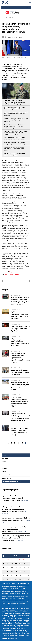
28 (28, 575)
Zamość (12, 274)
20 (24, 571)
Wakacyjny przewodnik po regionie (11, 481)
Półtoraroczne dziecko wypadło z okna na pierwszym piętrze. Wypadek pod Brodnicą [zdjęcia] (16, 538)
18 (16, 571)
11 (16, 567)
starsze (6, 281)
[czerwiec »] (28, 556)
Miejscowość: (5, 272)
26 (20, 575)
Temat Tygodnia (6, 478)
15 (3, 571)
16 (7, 571)
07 (28, 563)
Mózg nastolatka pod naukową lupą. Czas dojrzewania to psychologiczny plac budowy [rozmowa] (20, 357)
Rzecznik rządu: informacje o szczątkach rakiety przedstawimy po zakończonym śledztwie (16, 27)
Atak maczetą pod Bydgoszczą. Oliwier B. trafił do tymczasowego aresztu (16, 520)
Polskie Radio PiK (6, 18)
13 (24, 567)
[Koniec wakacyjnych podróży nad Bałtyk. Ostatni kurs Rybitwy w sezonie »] (5, 327)
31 (12, 579)
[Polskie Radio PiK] (5, 3)
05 (20, 563)
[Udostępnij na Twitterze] (6, 37)
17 (12, 571)
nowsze (26, 281)
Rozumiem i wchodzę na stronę (9, 638)
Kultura (4, 461)
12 (20, 567)
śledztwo (7, 274)
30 (7, 579)
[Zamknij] (28, 584)
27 (24, 575)
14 (28, 567)
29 (3, 579)
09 (7, 567)
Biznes (4, 471)
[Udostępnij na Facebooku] (3, 37)
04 (16, 563)
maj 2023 (16, 556)
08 (3, 567)
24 (12, 575)
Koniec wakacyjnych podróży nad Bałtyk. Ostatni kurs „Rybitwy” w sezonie (20, 328)
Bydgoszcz (12, 272)
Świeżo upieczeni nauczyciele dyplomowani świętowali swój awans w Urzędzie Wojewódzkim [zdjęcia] (19, 401)
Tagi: (3, 274)
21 (28, 571)
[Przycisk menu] (30, 3)
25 (16, 575)
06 (24, 563)
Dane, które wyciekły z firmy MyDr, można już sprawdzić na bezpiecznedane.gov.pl (15, 529)
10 (12, 567)
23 (7, 575)
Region (14, 18)
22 (3, 575)
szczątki (17, 274)
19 (20, 571)
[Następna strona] (25, 443)
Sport (3, 465)
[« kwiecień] (3, 556)
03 (12, 563)
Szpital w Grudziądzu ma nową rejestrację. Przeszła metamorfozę (20, 372)
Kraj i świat (5, 458)
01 (3, 563)
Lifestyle (4, 468)
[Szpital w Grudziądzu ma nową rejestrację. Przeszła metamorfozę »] (5, 371)
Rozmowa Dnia (6, 475)
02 (7, 563)
